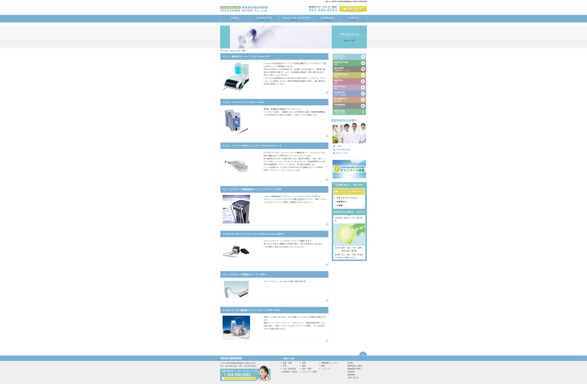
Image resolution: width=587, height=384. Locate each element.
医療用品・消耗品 (290, 372)
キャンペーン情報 (309, 372)
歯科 (304, 366)
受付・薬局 (306, 369)
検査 (304, 363)
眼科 (323, 366)
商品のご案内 (235, 51)
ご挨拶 (338, 146)
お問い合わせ (352, 378)
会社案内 (351, 372)
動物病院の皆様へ (354, 369)
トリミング (325, 369)
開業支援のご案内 (354, 366)
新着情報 (351, 375)
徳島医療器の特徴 (343, 149)
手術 (284, 366)
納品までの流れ (342, 153)
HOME (225, 51)
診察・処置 (287, 363)
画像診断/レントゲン (329, 363)
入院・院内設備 (289, 369)
